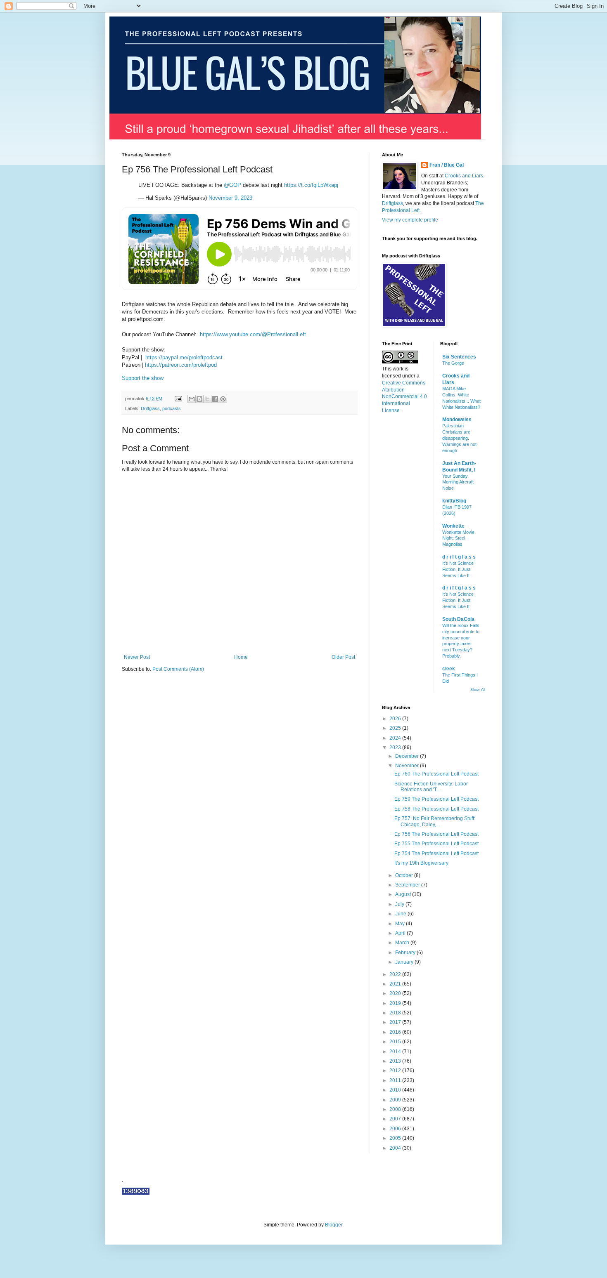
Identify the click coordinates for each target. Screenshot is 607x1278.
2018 (395, 1013)
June (401, 914)
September (408, 885)
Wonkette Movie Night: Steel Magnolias (458, 538)
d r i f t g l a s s (459, 557)
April (401, 933)
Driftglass (150, 408)
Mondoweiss (457, 419)
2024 (395, 738)
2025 (395, 728)
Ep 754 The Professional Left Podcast (436, 853)
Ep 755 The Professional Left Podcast (436, 843)
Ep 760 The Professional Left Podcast (436, 774)
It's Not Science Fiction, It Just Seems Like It (458, 569)
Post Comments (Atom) (178, 669)
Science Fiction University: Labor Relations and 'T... (431, 786)
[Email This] (191, 399)
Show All (477, 690)
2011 (395, 1080)
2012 (395, 1070)
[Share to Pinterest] (223, 399)
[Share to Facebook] (215, 399)
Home (241, 657)
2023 (395, 747)
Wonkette (453, 526)
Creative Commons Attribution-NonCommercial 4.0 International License (404, 396)
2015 (395, 1042)
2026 (395, 719)
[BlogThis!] (199, 399)
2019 (395, 1003)
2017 (395, 1022)
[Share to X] (207, 399)
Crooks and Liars (464, 176)
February (406, 952)
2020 (395, 993)
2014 (395, 1051)
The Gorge (453, 363)
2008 (395, 1109)
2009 (395, 1100)
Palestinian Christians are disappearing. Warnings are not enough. (459, 438)
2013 (395, 1061)
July (400, 904)
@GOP (232, 185)
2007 (395, 1119)
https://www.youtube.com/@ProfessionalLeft (253, 334)
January (405, 962)
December (407, 756)
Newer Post (137, 657)
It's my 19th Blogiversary (421, 863)
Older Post (343, 657)
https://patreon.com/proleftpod (181, 365)
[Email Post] (178, 398)
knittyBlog (454, 501)
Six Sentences (459, 357)
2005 (395, 1138)
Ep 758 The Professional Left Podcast (436, 809)
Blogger (333, 1225)
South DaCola (458, 619)
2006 (395, 1129)
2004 (395, 1148)
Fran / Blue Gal (446, 165)
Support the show (143, 378)
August (403, 894)
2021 (395, 984)
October (404, 875)
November (407, 766)
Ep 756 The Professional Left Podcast (436, 834)
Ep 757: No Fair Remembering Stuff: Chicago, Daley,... (434, 821)
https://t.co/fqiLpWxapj (311, 185)
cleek (448, 669)
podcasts (171, 408)
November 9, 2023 (230, 198)
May (400, 924)
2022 (395, 974)
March (402, 943)
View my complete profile (410, 220)
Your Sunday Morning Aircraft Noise (458, 482)
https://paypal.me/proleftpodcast (184, 357)
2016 (395, 1032)
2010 (395, 1090)
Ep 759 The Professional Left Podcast (436, 799)
